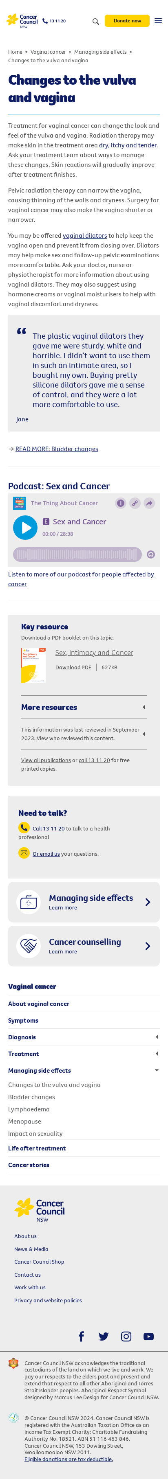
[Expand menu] (158, 20)
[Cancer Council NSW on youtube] (149, 1337)
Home (15, 51)
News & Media (31, 1249)
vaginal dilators (85, 235)
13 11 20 (57, 21)
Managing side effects (100, 51)
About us (25, 1236)
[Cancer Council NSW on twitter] (104, 1337)
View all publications (46, 760)
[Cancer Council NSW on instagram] (126, 1337)
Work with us (30, 1287)
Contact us (27, 1274)
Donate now (127, 20)
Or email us (46, 853)
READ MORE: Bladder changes (56, 449)
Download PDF (73, 667)
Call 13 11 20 (49, 828)
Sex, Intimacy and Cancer (94, 652)
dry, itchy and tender (128, 145)
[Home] (22, 20)
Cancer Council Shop (39, 1261)
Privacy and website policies (48, 1300)
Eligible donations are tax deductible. (68, 1459)
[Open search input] (96, 22)
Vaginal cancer (48, 51)
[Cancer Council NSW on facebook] (81, 1337)
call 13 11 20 (94, 760)
